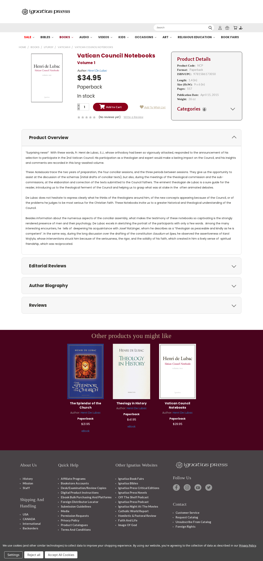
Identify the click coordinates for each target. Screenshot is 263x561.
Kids (122, 37)
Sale (28, 37)
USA (25, 514)
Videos (104, 37)
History (28, 478)
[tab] (206, 108)
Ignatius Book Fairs (131, 478)
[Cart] (235, 28)
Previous (253, 549)
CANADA (29, 519)
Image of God (127, 525)
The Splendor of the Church (85, 405)
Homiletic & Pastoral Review (137, 515)
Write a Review (133, 117)
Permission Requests (75, 515)
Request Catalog (187, 517)
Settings (13, 555)
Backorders (30, 528)
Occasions (144, 37)
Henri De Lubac (97, 70)
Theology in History (131, 403)
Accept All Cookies (61, 555)
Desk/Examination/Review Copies (83, 488)
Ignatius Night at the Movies (138, 506)
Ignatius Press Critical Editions (138, 488)
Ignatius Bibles (128, 483)
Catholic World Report (133, 511)
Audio (84, 37)
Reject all (33, 555)
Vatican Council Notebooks (177, 405)
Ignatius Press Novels (132, 492)
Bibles (45, 37)
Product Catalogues (74, 525)
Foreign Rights (185, 526)
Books (65, 37)
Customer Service (187, 512)
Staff (26, 488)
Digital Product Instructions (80, 492)
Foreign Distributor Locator (79, 502)
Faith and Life (127, 520)
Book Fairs (230, 37)
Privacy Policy (70, 520)
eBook (85, 431)
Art (165, 37)
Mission (28, 483)
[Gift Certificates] (227, 28)
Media (65, 511)
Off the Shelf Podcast (133, 497)
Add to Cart (85, 371)
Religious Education (195, 37)
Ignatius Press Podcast (133, 502)
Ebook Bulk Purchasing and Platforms (86, 497)
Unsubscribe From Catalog (193, 522)
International (32, 523)
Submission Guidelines (76, 506)
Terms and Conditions (76, 529)
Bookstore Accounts (75, 483)
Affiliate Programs (73, 478)
